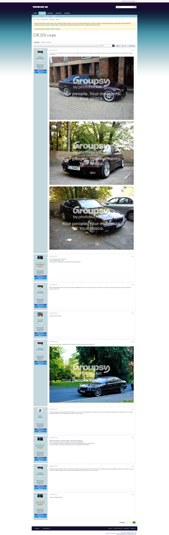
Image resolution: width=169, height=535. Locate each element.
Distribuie (41, 70)
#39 (133, 494)
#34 (133, 313)
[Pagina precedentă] (125, 46)
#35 (133, 341)
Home (35, 13)
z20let (40, 416)
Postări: (39, 68)
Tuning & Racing (44, 19)
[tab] (36, 42)
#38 (133, 466)
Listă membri (45, 16)
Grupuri (67, 13)
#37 (133, 437)
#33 (133, 284)
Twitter (52, 29)
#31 (133, 50)
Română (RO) (46, 528)
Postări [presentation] (36, 42)
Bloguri (50, 13)
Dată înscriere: (40, 65)
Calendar (53, 16)
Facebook (47, 29)
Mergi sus (133, 528)
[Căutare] (134, 7)
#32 (133, 256)
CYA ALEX (40, 320)
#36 (133, 409)
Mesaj (41, 72)
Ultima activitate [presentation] (46, 42)
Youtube (58, 29)
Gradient (37, 528)
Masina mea (52, 19)
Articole (58, 13)
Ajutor (110, 528)
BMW (57, 19)
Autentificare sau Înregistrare (128, 1)
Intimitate (126, 528)
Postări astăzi (37, 16)
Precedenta (122, 522)
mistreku (40, 57)
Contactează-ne (117, 528)
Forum (42, 13)
